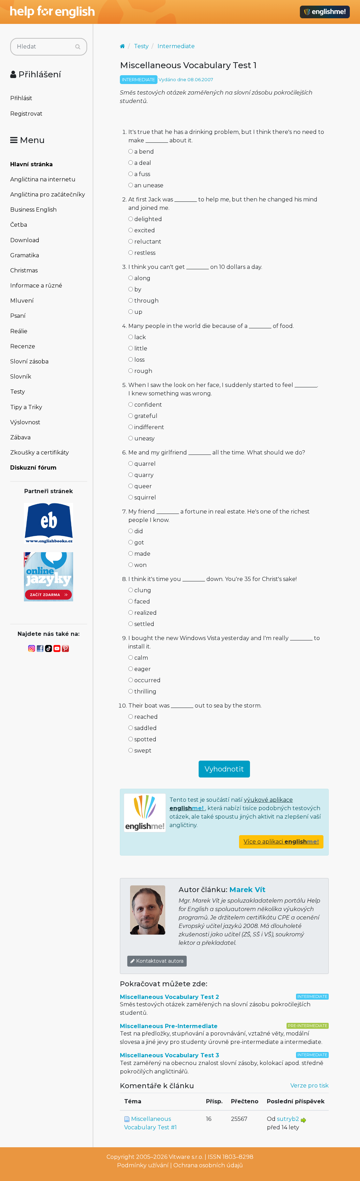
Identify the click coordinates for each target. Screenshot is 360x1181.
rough (142, 371)
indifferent (148, 427)
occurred (147, 680)
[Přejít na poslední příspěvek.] (303, 1120)
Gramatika (24, 255)
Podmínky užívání (143, 1165)
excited (144, 230)
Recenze (22, 346)
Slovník (20, 376)
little (140, 348)
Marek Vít (247, 889)
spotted (144, 739)
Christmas (24, 270)
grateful (145, 416)
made (141, 553)
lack (139, 337)
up (137, 312)
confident (147, 404)
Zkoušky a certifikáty (39, 452)
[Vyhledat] (78, 46)
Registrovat (26, 113)
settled (143, 624)
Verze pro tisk (309, 1085)
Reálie (18, 331)
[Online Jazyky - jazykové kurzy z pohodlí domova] (48, 576)
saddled (145, 728)
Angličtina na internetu (43, 179)
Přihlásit (21, 98)
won (140, 565)
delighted (147, 219)
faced (141, 601)
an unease (148, 185)
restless (144, 253)
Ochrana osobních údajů (208, 1165)
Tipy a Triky (26, 407)
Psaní (18, 315)
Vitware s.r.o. (186, 1157)
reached (145, 717)
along (141, 278)
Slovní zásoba (29, 361)
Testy (17, 391)
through (146, 300)
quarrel (144, 463)
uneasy (144, 438)
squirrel (144, 497)
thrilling (144, 691)
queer (142, 486)
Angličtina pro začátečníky (47, 194)
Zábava (20, 437)
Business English (33, 209)
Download (24, 240)
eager (142, 669)
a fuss (141, 174)
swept (142, 750)
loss (138, 359)
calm (140, 657)
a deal (142, 163)
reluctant (147, 241)
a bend (143, 151)
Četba (18, 224)
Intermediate (176, 46)
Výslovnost (25, 422)
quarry (143, 475)
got (138, 542)
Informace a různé (36, 285)
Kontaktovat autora (159, 961)
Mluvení (22, 300)
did (138, 531)
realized (145, 612)
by (137, 289)
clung (142, 590)
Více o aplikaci (281, 841)
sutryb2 (288, 1119)
